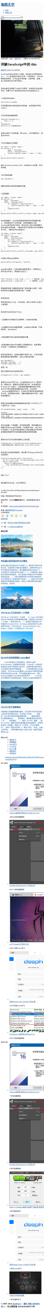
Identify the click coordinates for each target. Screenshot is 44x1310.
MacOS (11, 759)
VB (28, 757)
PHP (36, 757)
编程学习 (18, 58)
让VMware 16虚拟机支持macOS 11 (22, 1034)
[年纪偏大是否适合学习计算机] (17, 557)
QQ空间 (20, 515)
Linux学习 (13, 744)
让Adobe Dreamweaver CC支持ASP (22, 885)
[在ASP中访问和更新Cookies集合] (17, 653)
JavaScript (18, 510)
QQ (7, 515)
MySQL (32, 757)
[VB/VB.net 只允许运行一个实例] (17, 608)
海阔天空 (8, 4)
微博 (2, 515)
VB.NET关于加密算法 (11, 707)
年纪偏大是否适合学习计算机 (14, 561)
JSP (18, 757)
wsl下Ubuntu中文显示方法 (19, 944)
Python (7, 757)
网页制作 (12, 510)
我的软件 (12, 751)
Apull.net (16, 1304)
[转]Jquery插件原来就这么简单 (19, 523)
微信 (11, 515)
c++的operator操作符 (15, 527)
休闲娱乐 (12, 753)
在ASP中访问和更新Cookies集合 (15, 658)
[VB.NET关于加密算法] (17, 703)
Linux (7, 759)
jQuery (40, 757)
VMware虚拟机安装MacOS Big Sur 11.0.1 (24, 813)
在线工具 (8, 13)
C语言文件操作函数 (16, 1295)
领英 (25, 515)
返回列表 (4, 519)
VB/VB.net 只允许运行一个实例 (15, 613)
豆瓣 (16, 515)
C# (15, 759)
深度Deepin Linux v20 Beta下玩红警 (22, 1002)
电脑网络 (12, 742)
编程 (7, 510)
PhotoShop (23, 757)
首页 (7, 10)
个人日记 (12, 746)
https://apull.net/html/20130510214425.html (24, 506)
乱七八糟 (12, 749)
